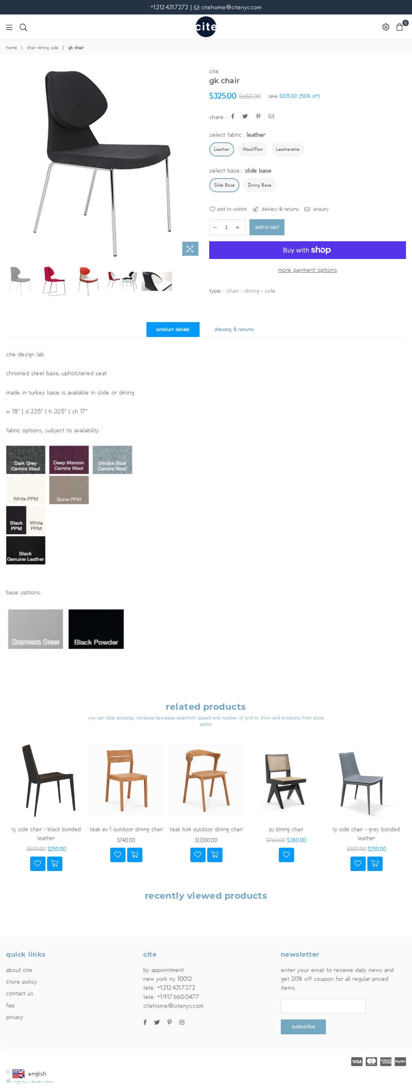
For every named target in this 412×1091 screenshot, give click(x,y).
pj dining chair (286, 829)
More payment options (307, 270)
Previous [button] (13, 163)
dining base (259, 185)
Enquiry (320, 209)
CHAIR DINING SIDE (42, 47)
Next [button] (196, 163)
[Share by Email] (271, 117)
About (19, 970)
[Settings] (386, 27)
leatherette (287, 149)
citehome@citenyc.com (230, 7)
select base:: (240, 170)
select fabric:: (237, 134)
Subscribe (303, 1026)
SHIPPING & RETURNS (234, 329)
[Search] (23, 27)
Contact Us (19, 993)
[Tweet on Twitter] (245, 117)
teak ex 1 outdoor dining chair (126, 829)
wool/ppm (253, 149)
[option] (104, 163)
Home (11, 47)
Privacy (14, 1017)
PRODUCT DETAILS (173, 329)
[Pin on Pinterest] (258, 117)
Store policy (21, 981)
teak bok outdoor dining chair (206, 829)
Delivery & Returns (279, 209)
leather (221, 149)
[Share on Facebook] (233, 117)
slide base (224, 185)
